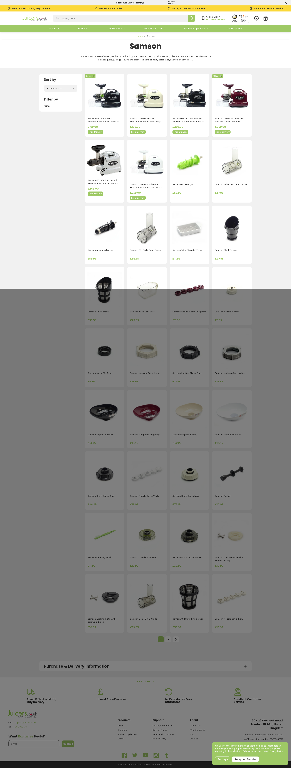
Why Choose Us (197, 730)
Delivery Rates (159, 730)
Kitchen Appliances (127, 734)
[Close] (285, 2)
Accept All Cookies (245, 759)
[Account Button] (256, 18)
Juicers (121, 725)
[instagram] (156, 755)
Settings (223, 759)
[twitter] (135, 755)
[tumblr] (166, 755)
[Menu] (247, 15)
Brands (121, 738)
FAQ (192, 734)
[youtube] (145, 755)
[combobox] (120, 18)
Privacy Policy (159, 738)
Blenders (122, 730)
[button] (60, 106)
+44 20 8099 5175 (19, 727)
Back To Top (144, 681)
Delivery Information (162, 725)
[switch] (243, 20)
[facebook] (124, 755)
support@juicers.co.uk (25, 722)
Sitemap (194, 738)
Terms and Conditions (163, 734)
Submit (68, 744)
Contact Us (195, 725)
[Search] (191, 18)
